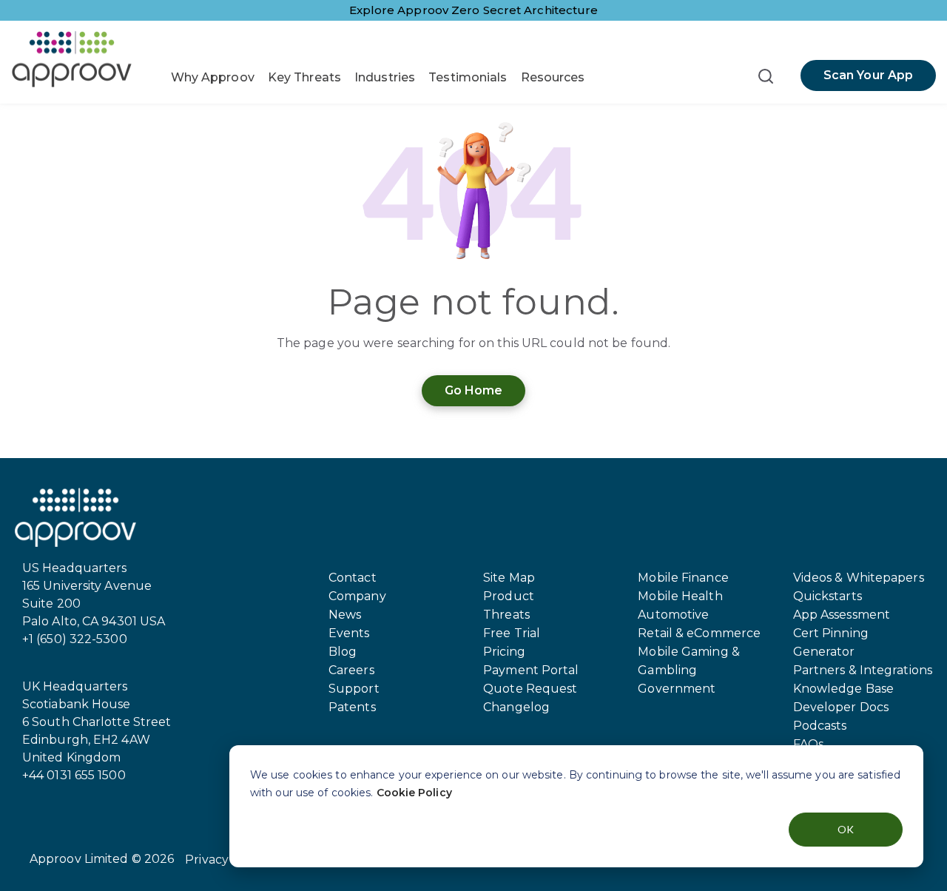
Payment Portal (531, 670)
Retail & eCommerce (699, 633)
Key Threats (304, 77)
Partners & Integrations (862, 670)
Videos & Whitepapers (858, 578)
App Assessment (841, 615)
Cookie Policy (414, 792)
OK (846, 829)
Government (676, 689)
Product (508, 596)
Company (357, 596)
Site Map (509, 578)
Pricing (504, 652)
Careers (351, 670)
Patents (352, 707)
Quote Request (530, 689)
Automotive (673, 615)
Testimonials (467, 77)
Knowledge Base (843, 689)
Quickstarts (827, 596)
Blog (342, 652)
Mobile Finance (683, 578)
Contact (352, 578)
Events (349, 633)
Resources (553, 77)
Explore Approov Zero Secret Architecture (474, 10)
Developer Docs (841, 707)
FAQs (808, 744)
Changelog (516, 707)
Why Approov (213, 77)
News (344, 615)
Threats (506, 615)
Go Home (474, 390)
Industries (384, 77)
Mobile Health (680, 596)
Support (354, 689)
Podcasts (820, 726)
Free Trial (511, 633)
